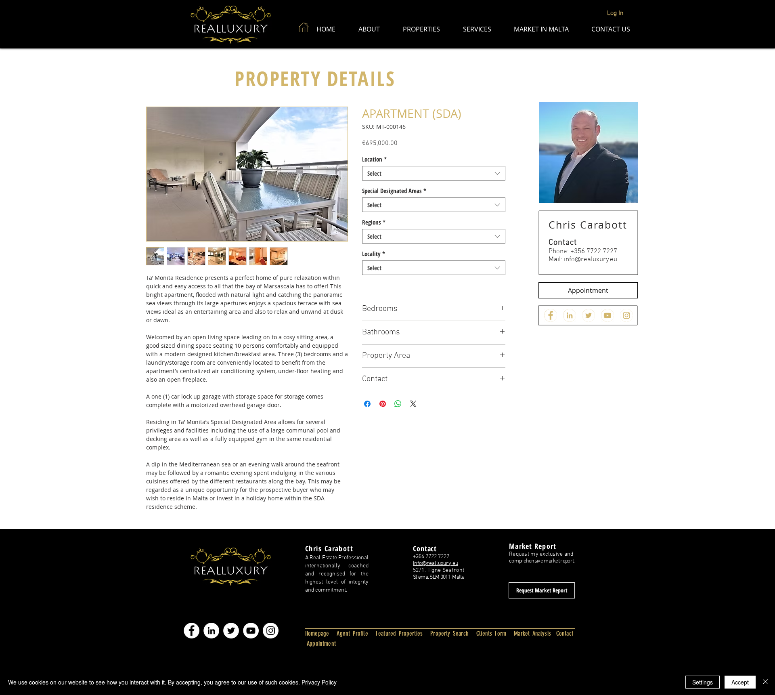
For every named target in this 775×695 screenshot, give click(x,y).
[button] (369, 29)
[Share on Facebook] (367, 404)
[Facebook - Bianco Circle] (550, 315)
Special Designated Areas (394, 190)
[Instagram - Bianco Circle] (626, 315)
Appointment (320, 643)
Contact (564, 633)
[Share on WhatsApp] (398, 404)
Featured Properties (399, 633)
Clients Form (491, 633)
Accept (740, 682)
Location (374, 159)
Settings (702, 682)
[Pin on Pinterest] (383, 404)
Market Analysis (532, 633)
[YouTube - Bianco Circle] (251, 630)
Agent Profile (352, 633)
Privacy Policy (319, 682)
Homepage (317, 633)
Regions (373, 222)
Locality (373, 253)
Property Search (449, 633)
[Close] (765, 682)
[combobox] (433, 173)
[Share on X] (413, 404)
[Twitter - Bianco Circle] (588, 315)
